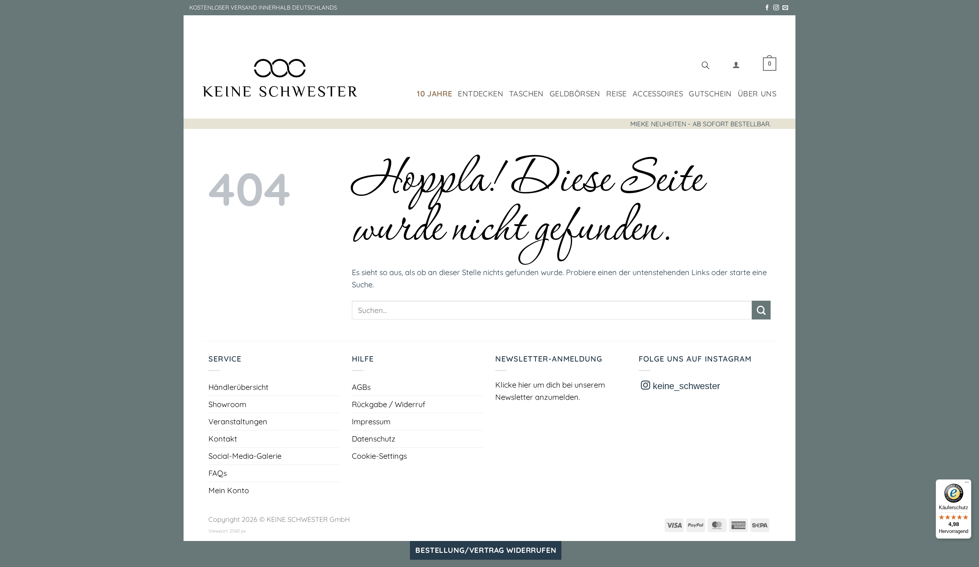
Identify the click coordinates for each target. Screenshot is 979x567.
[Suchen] (705, 66)
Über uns (757, 93)
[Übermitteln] (761, 310)
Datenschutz (373, 438)
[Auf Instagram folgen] (776, 8)
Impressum (371, 421)
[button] (736, 66)
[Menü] (966, 484)
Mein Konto (228, 490)
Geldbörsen (575, 93)
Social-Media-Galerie (244, 456)
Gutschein (710, 93)
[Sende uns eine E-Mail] (785, 8)
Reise (616, 93)
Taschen (526, 93)
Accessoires (658, 93)
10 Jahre (434, 93)
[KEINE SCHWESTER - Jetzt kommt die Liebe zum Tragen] (280, 77)
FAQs (217, 473)
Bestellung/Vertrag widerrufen (485, 550)
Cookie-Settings (379, 456)
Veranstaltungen (237, 421)
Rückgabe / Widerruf (388, 404)
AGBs (361, 387)
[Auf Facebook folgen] (767, 8)
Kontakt (222, 438)
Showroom (227, 404)
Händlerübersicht (238, 387)
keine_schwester (685, 386)
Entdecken (480, 93)
